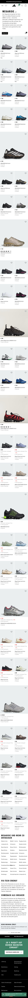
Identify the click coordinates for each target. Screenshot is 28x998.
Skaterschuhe (22, 844)
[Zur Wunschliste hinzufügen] (11, 38)
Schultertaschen (14, 874)
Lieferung (3, 961)
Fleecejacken (22, 859)
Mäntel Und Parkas (4, 841)
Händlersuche (17, 974)
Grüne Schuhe (22, 868)
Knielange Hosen (3, 874)
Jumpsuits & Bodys (4, 844)
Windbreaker (4, 871)
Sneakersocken (14, 853)
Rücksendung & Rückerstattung (18, 962)
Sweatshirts (4, 868)
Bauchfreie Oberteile (4, 850)
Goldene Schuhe (12, 850)
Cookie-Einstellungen (6, 982)
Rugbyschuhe (22, 841)
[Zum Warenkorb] (25, 5)
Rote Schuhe (13, 871)
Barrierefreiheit (17, 990)
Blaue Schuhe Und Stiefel (13, 847)
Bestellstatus (4, 967)
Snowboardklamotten (6, 865)
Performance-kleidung (14, 862)
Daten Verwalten (18, 982)
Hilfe (2, 974)
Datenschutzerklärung (19, 986)
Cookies (3, 986)
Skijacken (12, 865)
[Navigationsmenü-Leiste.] (2, 5)
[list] (11, 33)
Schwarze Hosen (12, 844)
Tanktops (3, 856)
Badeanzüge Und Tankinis (4, 862)
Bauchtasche (4, 847)
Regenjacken (13, 856)
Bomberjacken (5, 853)
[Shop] (14, 6)
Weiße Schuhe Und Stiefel (13, 859)
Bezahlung (16, 971)
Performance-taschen (5, 859)
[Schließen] (3, 995)
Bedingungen (4, 990)
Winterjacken (22, 847)
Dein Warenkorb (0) (18, 936)
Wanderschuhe (23, 850)
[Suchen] (22, 5)
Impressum (4, 971)
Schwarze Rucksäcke (22, 853)
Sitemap (16, 967)
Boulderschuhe (23, 856)
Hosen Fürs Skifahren (13, 868)
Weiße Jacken (22, 862)
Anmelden (7, 936)
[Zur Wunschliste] (6, 5)
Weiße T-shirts (14, 841)
